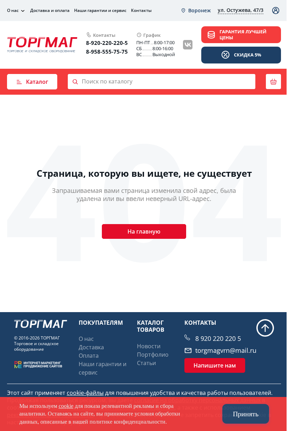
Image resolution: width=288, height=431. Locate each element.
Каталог (37, 82)
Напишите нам (215, 365)
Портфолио (153, 354)
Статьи (146, 363)
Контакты (141, 10)
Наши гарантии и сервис (100, 10)
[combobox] (196, 10)
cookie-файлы (85, 393)
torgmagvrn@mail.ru (225, 350)
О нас (13, 10)
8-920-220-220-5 (107, 42)
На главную (144, 231)
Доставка (91, 347)
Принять (245, 414)
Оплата (89, 355)
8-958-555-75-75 (107, 51)
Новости (149, 346)
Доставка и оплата (50, 10)
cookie (66, 406)
